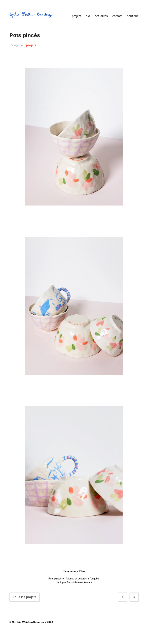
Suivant (137, 597)
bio (88, 16)
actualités (101, 16)
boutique (133, 16)
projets (76, 16)
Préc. (126, 597)
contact (117, 16)
